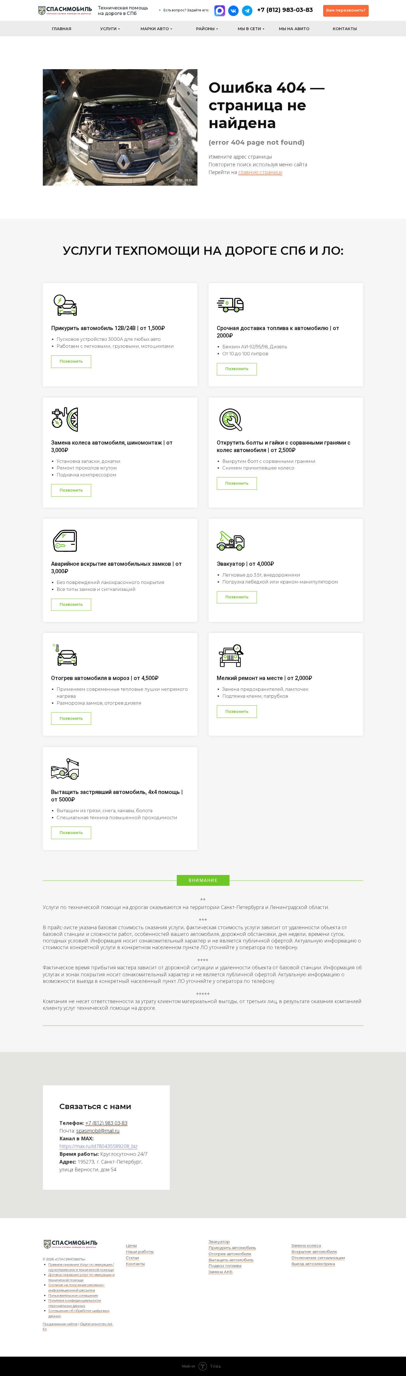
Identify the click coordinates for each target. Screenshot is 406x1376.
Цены (131, 1245)
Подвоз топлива (225, 1265)
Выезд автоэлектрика (313, 1263)
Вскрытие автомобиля (314, 1251)
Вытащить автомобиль (231, 1259)
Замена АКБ (221, 1271)
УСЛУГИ (108, 28)
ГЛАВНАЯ (61, 28)
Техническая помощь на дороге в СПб (123, 10)
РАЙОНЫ (205, 28)
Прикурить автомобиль (232, 1247)
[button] (346, 10)
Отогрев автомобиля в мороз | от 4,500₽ (105, 678)
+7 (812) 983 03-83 (106, 1123)
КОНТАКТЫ (345, 28)
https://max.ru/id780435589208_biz (98, 1146)
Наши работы (140, 1251)
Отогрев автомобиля (230, 1253)
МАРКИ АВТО (155, 28)
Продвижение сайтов (60, 1324)
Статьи (132, 1257)
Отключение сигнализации (318, 1257)
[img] (65, 10)
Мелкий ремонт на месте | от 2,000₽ (264, 678)
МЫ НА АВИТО (294, 28)
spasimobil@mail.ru (98, 1130)
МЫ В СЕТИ (249, 28)
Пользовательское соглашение (73, 1295)
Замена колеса (306, 1245)
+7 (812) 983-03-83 (285, 9)
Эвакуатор (219, 1241)
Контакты (135, 1263)
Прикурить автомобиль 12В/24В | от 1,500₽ (108, 328)
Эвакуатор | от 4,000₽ (245, 563)
